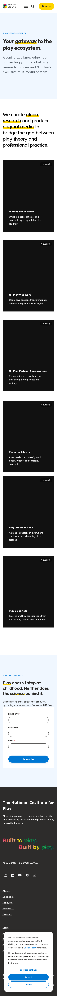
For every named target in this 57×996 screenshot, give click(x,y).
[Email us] (34, 875)
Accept (28, 977)
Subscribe (28, 759)
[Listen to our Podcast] (27, 875)
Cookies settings (28, 970)
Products (7, 902)
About (6, 891)
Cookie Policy (30, 948)
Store (6, 927)
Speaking (8, 896)
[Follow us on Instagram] (5, 875)
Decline (28, 984)
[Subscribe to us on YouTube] (20, 875)
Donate (46, 6)
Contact (7, 914)
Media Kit (8, 908)
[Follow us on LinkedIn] (12, 875)
